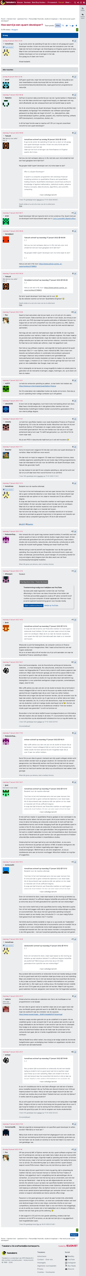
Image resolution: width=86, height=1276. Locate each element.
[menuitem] (75, 2)
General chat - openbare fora (17, 19)
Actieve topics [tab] (83, 17)
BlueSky (71, 1256)
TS (63, 25)
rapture (8, 999)
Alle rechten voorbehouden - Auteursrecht (17, 1260)
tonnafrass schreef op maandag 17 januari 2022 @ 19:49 (45, 1058)
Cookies (40, 1272)
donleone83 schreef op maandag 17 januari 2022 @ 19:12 (46, 946)
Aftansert (8, 574)
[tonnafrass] (6, 52)
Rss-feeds (72, 1266)
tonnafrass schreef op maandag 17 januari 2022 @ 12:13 (45, 626)
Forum (3, 19)
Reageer (15, 30)
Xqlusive (8, 98)
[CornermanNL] (6, 1132)
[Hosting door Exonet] (68, 1246)
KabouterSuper (10, 534)
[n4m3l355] (6, 409)
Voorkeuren (50, 1272)
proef (7, 80)
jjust (6, 785)
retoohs (8, 422)
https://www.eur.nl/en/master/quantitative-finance (37, 386)
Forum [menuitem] (61, 2)
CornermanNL (10, 1127)
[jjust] (6, 793)
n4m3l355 (9, 404)
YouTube (71, 1259)
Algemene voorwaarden (46, 1266)
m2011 (7, 383)
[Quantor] (6, 455)
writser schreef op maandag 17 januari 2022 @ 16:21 (44, 740)
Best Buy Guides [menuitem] (38, 2)
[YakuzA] (6, 146)
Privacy (40, 1269)
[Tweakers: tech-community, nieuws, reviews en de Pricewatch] (8, 2)
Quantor (8, 450)
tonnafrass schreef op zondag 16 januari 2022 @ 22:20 (45, 139)
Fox (6, 315)
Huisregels (41, 1263)
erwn (7, 216)
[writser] (6, 670)
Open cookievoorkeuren (33, 605)
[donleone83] (6, 870)
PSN (20, 206)
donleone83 (9, 865)
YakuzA (8, 136)
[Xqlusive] (6, 103)
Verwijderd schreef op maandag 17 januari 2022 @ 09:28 (46, 280)
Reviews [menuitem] (27, 2)
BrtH (6, 623)
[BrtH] (6, 628)
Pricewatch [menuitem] (52, 2)
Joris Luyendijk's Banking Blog (64, 219)
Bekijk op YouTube (51, 605)
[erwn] (6, 221)
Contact (40, 1259)
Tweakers (5, 1258)
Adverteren (41, 1256)
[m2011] (6, 389)
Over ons (49, 1259)
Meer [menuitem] (67, 2)
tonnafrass (9, 44)
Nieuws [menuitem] (20, 2)
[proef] (6, 85)
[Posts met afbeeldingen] (66, 25)
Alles (58, 25)
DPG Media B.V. (28, 1258)
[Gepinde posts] (76, 25)
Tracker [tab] (83, 10)
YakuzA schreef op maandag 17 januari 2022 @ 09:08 (44, 238)
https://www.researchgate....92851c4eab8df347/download (40, 1014)
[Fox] (6, 320)
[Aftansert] (6, 579)
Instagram (72, 1263)
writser (7, 665)
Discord (71, 1269)
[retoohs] (6, 427)
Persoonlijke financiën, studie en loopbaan (43, 19)
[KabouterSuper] (6, 540)
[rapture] (6, 1009)
